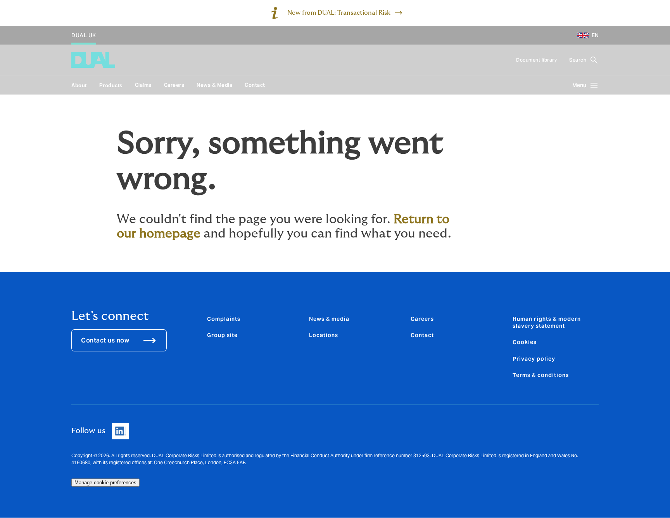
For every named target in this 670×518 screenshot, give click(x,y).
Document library (536, 60)
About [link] (79, 85)
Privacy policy (534, 358)
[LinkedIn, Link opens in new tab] (120, 431)
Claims (143, 85)
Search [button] (577, 60)
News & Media (214, 85)
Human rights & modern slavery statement (547, 322)
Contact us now (105, 340)
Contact (255, 85)
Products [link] (111, 85)
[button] (585, 35)
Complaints (223, 318)
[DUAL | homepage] (93, 60)
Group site (222, 335)
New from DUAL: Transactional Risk (338, 13)
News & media (329, 318)
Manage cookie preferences (105, 482)
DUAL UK (83, 35)
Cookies (525, 342)
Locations (323, 335)
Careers (174, 85)
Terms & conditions (541, 375)
